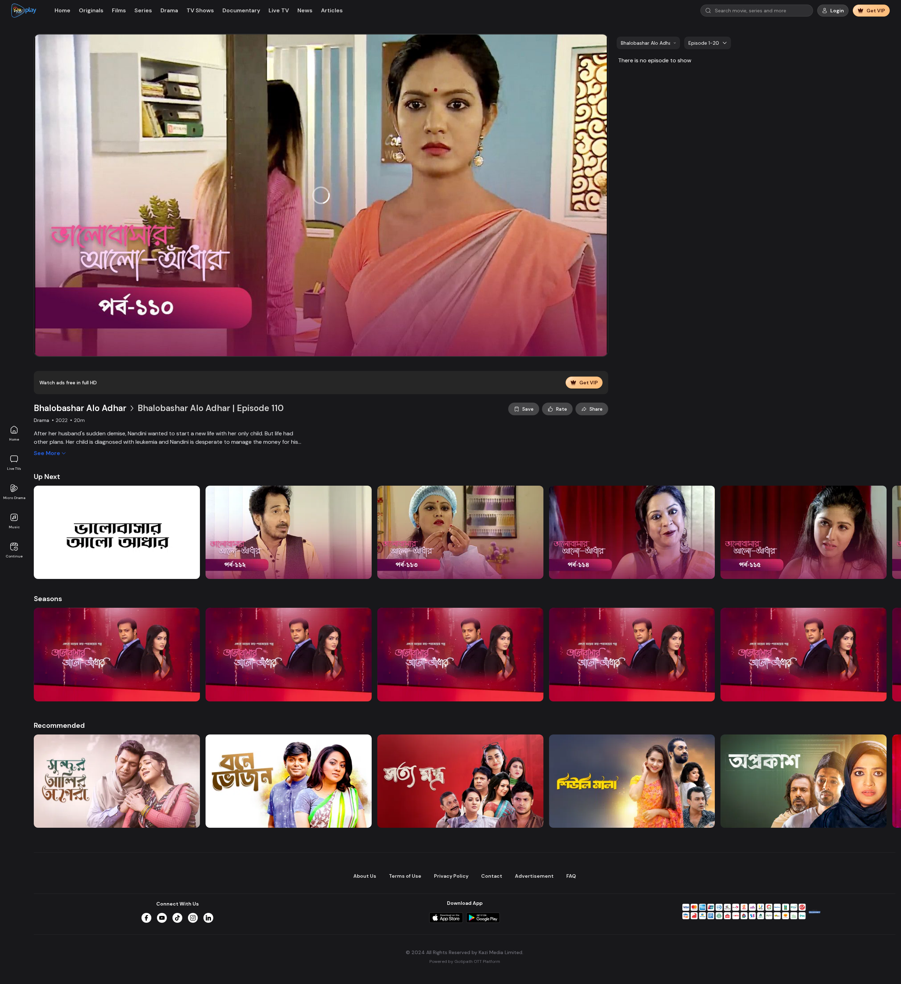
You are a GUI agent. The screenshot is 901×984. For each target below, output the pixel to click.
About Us (364, 876)
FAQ (571, 876)
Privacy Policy (451, 876)
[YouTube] (162, 918)
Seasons (48, 598)
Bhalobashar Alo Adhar (80, 408)
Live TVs (14, 468)
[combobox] (648, 43)
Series (143, 10)
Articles (332, 10)
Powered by (464, 961)
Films (119, 10)
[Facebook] (146, 918)
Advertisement (534, 876)
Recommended (59, 725)
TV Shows (200, 10)
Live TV (279, 10)
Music (14, 527)
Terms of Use (405, 876)
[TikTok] (177, 918)
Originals (91, 10)
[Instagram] (193, 918)
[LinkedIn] (208, 918)
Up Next (47, 476)
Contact (491, 876)
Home (14, 439)
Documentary (241, 10)
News (305, 10)
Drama (169, 10)
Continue (14, 556)
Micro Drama (14, 498)
